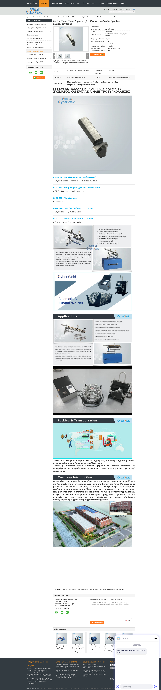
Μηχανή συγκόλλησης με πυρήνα (36, 24)
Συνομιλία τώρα (112, 3)
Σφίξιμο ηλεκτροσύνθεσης (115, 589)
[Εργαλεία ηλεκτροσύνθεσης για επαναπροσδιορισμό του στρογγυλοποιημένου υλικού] (94, 638)
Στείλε (113, 668)
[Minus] (155, 638)
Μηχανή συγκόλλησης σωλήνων (36, 28)
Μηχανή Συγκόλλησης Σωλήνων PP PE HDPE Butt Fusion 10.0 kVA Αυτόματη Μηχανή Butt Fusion (39, 670)
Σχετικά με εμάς (56, 3)
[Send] (155, 686)
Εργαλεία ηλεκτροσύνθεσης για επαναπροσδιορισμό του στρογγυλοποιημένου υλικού (94, 650)
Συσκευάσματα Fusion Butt (35, 55)
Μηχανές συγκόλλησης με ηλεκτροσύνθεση (34, 43)
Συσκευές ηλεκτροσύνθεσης (35, 31)
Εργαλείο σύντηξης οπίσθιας (35, 47)
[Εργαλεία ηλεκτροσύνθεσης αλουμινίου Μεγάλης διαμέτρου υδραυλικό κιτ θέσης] (77, 638)
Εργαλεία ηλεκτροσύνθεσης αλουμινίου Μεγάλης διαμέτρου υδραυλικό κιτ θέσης (78, 649)
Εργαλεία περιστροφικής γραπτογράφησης (75, 589)
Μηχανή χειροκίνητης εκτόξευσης (36, 58)
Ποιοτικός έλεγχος (89, 3)
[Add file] (117, 686)
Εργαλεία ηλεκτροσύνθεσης (53, 17)
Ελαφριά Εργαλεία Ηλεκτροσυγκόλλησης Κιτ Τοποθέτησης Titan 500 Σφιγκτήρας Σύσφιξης (111, 649)
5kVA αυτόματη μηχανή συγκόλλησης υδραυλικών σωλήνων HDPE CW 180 (40, 675)
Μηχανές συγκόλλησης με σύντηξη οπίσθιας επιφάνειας (67, 671)
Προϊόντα (44, 3)
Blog (122, 3)
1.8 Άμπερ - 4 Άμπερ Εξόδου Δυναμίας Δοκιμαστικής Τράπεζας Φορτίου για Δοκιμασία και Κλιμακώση (67, 666)
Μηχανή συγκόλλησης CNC (35, 62)
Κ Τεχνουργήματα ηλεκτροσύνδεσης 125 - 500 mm (61, 647)
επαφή (101, 3)
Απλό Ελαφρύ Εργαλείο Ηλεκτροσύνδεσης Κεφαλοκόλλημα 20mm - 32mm (94, 666)
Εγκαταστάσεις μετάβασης (34, 38)
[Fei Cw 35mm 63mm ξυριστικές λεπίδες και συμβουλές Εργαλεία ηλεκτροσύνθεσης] (71, 39)
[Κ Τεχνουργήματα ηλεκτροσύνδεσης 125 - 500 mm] (61, 638)
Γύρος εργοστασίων (72, 3)
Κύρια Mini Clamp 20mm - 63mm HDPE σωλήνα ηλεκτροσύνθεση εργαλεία (95, 671)
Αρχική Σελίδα (32, 3)
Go (133, 12)
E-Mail (112, 679)
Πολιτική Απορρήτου (32, 688)
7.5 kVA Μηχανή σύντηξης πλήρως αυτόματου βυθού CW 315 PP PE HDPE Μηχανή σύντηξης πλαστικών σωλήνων (40, 681)
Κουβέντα (97, 54)
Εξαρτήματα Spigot (32, 35)
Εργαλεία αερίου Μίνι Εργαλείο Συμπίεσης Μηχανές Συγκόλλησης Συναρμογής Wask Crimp (66, 676)
